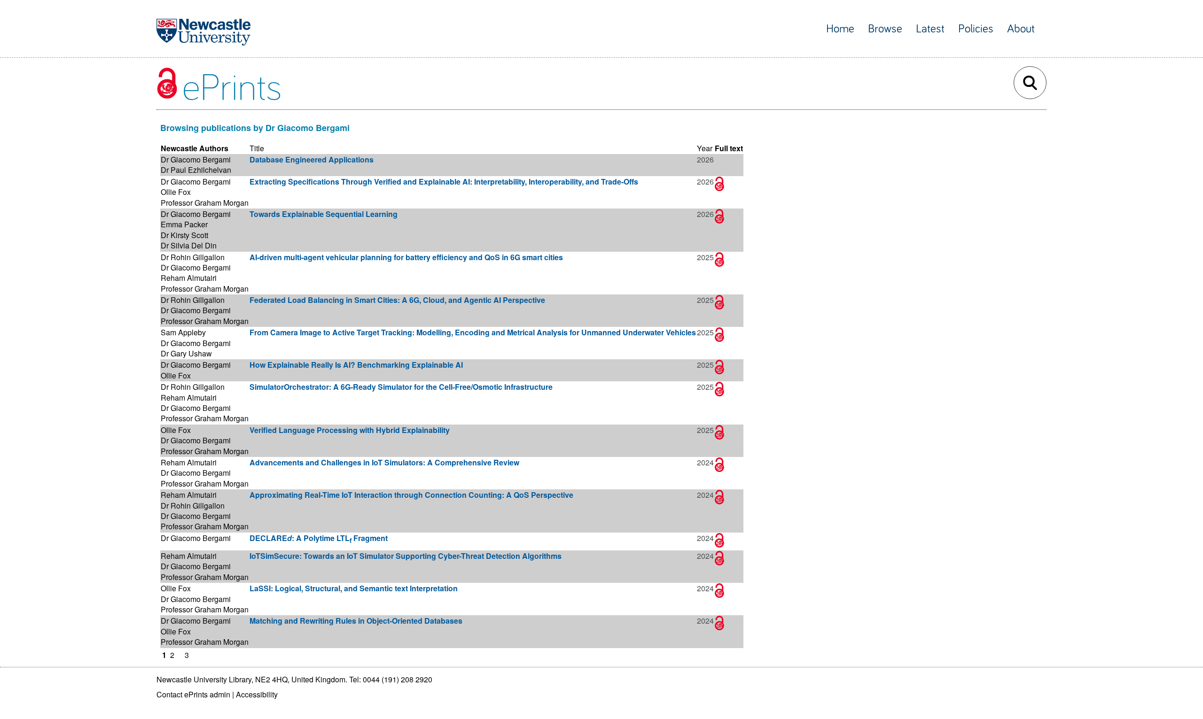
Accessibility (257, 694)
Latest (930, 29)
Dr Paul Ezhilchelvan (196, 169)
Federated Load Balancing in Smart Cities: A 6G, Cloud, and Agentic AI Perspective (397, 299)
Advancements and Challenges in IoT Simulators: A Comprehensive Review (384, 462)
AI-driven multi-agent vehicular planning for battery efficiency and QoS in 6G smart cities (406, 257)
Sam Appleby (183, 332)
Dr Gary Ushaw (186, 353)
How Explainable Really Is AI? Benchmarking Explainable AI (356, 364)
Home (840, 29)
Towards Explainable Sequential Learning (324, 214)
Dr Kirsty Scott (184, 235)
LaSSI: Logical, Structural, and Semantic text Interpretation (354, 588)
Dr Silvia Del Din (189, 245)
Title (257, 148)
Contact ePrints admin (193, 694)
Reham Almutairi (189, 277)
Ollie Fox (176, 191)
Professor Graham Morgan (205, 202)
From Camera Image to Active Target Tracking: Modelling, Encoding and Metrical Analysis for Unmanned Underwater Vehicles (473, 332)
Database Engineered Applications (312, 159)
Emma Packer (184, 224)
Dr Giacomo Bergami (196, 159)
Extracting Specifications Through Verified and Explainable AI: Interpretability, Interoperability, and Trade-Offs (444, 181)
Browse (885, 29)
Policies (975, 29)
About (1021, 29)
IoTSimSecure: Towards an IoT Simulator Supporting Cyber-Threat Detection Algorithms (406, 555)
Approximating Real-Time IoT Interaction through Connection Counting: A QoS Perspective (411, 494)
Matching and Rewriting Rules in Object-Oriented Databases (356, 620)
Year (704, 148)
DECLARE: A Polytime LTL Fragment (319, 538)
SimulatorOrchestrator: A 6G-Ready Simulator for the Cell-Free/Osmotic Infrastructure (401, 386)
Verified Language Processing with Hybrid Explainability (350, 430)
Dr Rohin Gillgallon (193, 257)
